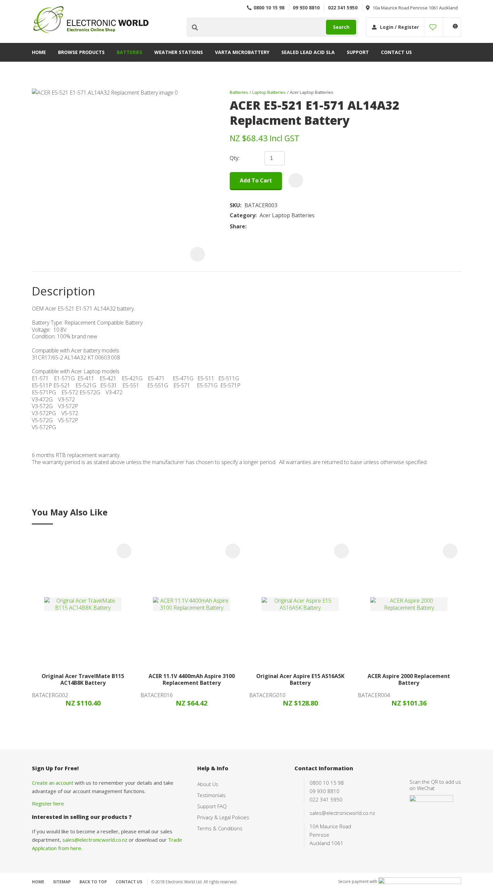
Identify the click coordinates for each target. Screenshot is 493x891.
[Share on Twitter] (260, 226)
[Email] (270, 226)
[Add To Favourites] (295, 180)
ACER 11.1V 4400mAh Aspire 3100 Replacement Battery (192, 679)
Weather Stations (178, 52)
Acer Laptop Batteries (311, 92)
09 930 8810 (306, 7)
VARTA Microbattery (242, 52)
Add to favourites (124, 551)
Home (39, 52)
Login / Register (399, 27)
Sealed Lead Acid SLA (308, 52)
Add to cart (256, 180)
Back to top (93, 882)
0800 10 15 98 (269, 7)
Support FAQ (212, 806)
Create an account (52, 782)
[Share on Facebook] (251, 226)
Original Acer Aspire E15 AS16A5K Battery (300, 679)
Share (237, 226)
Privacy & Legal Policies (223, 817)
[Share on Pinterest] (280, 226)
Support (358, 52)
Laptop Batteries (269, 92)
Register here (48, 803)
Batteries (129, 52)
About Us (207, 784)
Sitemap (62, 882)
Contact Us (396, 52)
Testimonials (211, 795)
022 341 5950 (343, 7)
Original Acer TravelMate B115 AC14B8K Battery (83, 679)
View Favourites (432, 27)
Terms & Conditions (219, 828)
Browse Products (81, 52)
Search (341, 27)
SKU (235, 205)
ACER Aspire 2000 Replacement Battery (409, 679)
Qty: (234, 158)
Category (242, 215)
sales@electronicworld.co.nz (94, 839)
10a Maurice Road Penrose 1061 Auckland (415, 8)
